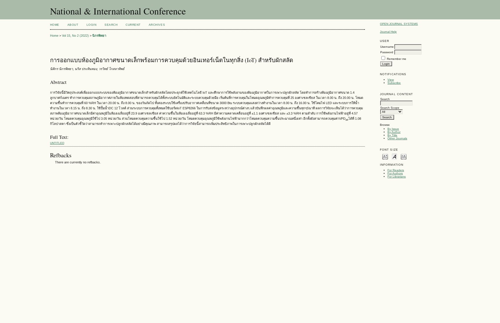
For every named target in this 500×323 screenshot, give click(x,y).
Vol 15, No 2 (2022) (75, 35)
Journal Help (388, 31)
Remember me (396, 58)
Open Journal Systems (399, 23)
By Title (392, 135)
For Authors (395, 173)
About (72, 24)
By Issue (393, 128)
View (390, 79)
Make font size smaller (385, 156)
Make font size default (394, 156)
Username (387, 46)
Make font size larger (404, 156)
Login (92, 24)
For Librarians (396, 176)
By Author (393, 132)
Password (386, 52)
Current (133, 24)
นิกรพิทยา (99, 35)
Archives (157, 24)
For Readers (395, 170)
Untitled (57, 143)
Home (54, 24)
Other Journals (397, 138)
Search (110, 24)
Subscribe (394, 82)
